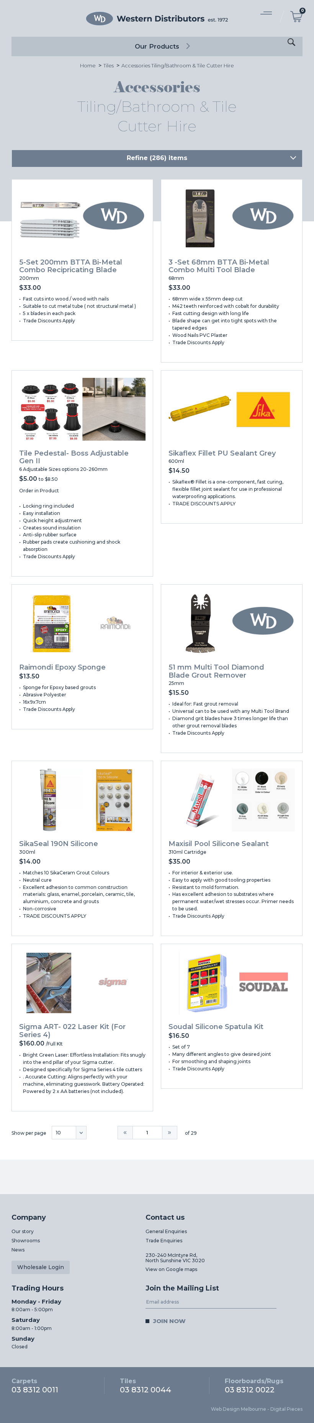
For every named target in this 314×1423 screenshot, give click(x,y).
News (18, 1250)
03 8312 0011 (34, 1385)
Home (88, 65)
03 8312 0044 (145, 1385)
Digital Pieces (286, 1409)
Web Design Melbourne (238, 1409)
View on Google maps (171, 1269)
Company (28, 1217)
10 (58, 1132)
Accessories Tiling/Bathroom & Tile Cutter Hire (177, 65)
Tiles (108, 65)
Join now (169, 1321)
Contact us (165, 1217)
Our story (22, 1231)
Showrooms (25, 1240)
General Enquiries (166, 1231)
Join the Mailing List (182, 1288)
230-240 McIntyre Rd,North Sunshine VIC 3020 (175, 1257)
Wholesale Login (40, 1267)
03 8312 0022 (254, 1385)
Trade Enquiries (164, 1240)
